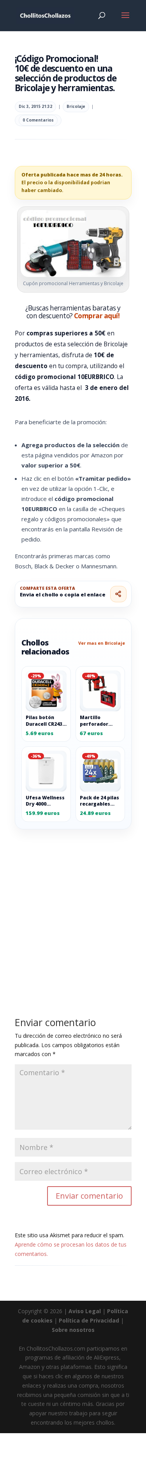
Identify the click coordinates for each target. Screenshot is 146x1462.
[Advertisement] (73, 905)
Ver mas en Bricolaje (101, 643)
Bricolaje (76, 106)
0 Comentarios (38, 120)
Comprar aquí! (97, 315)
